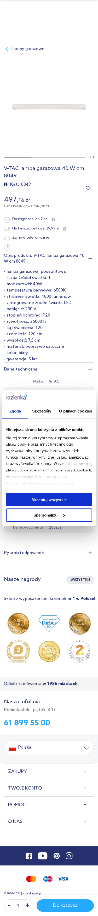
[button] (17, 157)
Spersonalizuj (46, 515)
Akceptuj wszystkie (49, 500)
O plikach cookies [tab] (75, 411)
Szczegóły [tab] (41, 411)
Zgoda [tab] (15, 411)
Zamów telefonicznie (30, 237)
